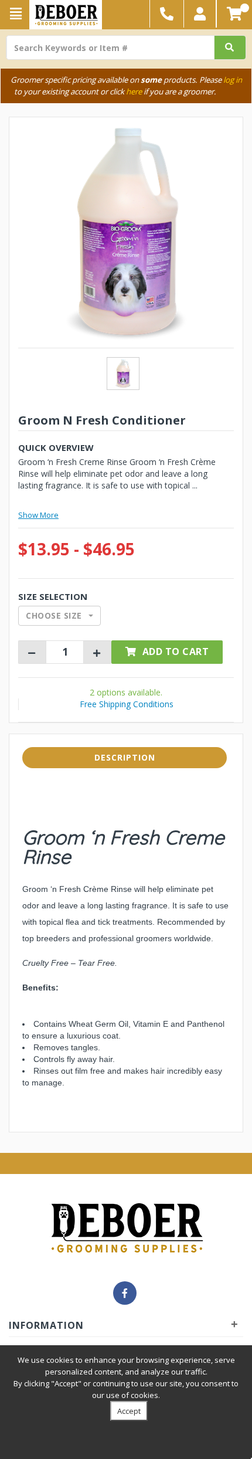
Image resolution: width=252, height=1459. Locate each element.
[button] (200, 14)
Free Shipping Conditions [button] (126, 704)
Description (124, 757)
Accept (129, 1411)
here (134, 91)
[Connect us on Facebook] (125, 1293)
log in (232, 79)
